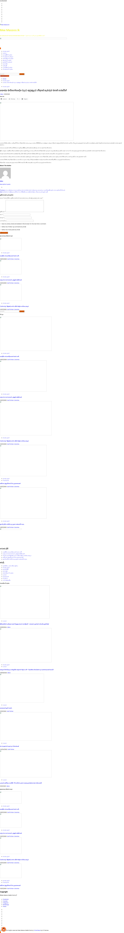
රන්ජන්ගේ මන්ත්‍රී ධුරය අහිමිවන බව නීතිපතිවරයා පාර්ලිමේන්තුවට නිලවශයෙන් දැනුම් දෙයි (24, 192)
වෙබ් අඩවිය (3, 221)
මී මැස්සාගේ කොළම (8, 56)
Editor (2, 94)
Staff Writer (10, 711)
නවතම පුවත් (6, 51)
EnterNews (37, 930)
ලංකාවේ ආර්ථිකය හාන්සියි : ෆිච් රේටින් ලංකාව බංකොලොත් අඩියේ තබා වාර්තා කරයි (21, 783)
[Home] (0, 48)
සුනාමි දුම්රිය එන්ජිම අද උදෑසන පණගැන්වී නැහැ (12, 524)
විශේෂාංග (5, 578)
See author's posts (5, 184)
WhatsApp (6, 904)
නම (1, 214)
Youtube (5, 901)
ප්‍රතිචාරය (2, 211)
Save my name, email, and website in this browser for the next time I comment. (24, 224)
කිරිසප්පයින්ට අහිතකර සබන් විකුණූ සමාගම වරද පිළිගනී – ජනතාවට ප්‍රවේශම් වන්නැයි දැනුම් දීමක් (24, 624)
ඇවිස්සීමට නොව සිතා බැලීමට (10, 566)
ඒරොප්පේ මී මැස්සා (8, 69)
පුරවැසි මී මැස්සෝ (7, 62)
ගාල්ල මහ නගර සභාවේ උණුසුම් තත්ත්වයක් (11, 280)
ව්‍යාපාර (5, 575)
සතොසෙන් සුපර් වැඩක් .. (6, 708)
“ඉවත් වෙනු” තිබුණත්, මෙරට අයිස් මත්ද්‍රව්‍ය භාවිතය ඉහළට (14, 306)
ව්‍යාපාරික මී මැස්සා (7, 67)
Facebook (6, 899)
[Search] (0, 72)
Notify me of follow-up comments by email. (14, 227)
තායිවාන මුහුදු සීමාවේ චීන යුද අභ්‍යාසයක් (10, 483)
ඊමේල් (2, 217)
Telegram (5, 903)
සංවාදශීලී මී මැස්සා (7, 55)
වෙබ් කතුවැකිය (7, 580)
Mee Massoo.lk (10, 30)
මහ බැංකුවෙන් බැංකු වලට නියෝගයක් (9, 746)
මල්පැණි (5, 65)
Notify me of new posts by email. (11, 230)
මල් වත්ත (5, 64)
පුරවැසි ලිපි (5, 569)
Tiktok (4, 906)
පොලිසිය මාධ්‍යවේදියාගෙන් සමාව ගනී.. (9, 256)
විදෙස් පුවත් (6, 480)
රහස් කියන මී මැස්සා (8, 58)
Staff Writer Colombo (13, 259)
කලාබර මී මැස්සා (7, 60)
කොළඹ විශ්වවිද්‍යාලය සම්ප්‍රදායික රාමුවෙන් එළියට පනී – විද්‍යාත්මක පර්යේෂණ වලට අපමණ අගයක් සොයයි (27, 669)
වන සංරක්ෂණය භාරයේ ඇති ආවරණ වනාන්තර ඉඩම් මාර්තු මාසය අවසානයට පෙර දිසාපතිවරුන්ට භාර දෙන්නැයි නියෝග (32, 190)
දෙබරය (5, 53)
